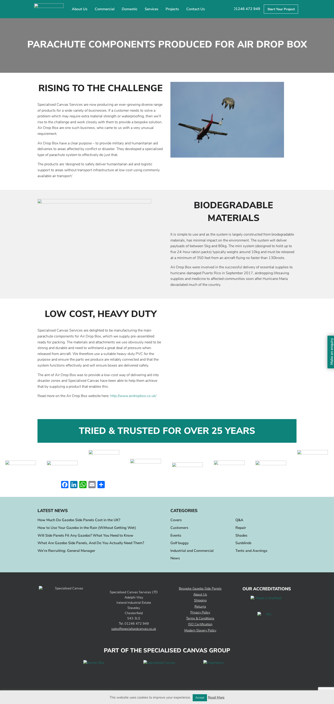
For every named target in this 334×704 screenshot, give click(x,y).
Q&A (239, 520)
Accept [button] (199, 698)
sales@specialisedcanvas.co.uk (133, 628)
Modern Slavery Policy (200, 630)
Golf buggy (179, 543)
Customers (179, 527)
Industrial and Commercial (192, 550)
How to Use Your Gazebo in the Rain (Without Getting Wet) (86, 527)
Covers (176, 520)
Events (175, 535)
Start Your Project (281, 9)
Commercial (105, 9)
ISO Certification (200, 624)
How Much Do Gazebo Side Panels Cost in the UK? (78, 520)
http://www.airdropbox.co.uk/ (133, 395)
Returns (200, 606)
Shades (241, 535)
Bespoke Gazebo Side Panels (200, 588)
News (175, 558)
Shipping (200, 600)
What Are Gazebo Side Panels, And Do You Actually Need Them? (90, 543)
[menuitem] (79, 9)
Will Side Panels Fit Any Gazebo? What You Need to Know (85, 535)
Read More (216, 697)
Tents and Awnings (251, 550)
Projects (172, 9)
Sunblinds (243, 543)
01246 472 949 (246, 8)
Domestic (129, 9)
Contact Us (195, 9)
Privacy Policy (200, 612)
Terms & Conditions (200, 618)
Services (151, 9)
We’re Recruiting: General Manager (66, 550)
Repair (240, 527)
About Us (79, 9)
